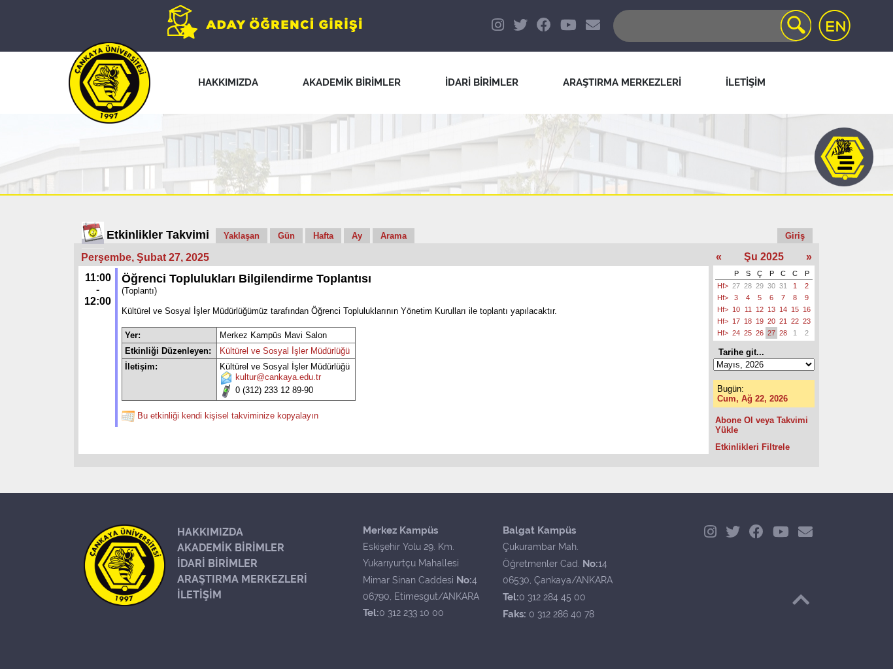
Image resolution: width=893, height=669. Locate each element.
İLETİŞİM (199, 595)
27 (736, 286)
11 (748, 309)
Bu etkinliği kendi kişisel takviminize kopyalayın (227, 416)
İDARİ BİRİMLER (217, 563)
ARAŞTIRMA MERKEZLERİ (242, 579)
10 (736, 309)
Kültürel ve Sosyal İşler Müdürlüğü (285, 351)
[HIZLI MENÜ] (844, 157)
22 (795, 321)
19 (760, 321)
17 (736, 321)
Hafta (323, 236)
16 (807, 309)
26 (760, 333)
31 (783, 286)
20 (771, 321)
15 (795, 309)
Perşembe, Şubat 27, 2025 (145, 257)
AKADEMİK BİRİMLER (230, 547)
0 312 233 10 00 (411, 613)
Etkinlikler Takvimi (158, 234)
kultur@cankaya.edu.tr (278, 378)
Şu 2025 (764, 256)
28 (748, 286)
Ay (357, 236)
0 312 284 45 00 (552, 597)
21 (783, 321)
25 (748, 333)
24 (736, 333)
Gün (286, 236)
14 (783, 309)
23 (807, 321)
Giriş (795, 236)
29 (760, 286)
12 (760, 309)
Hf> (722, 286)
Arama (393, 236)
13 (771, 309)
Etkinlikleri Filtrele (752, 447)
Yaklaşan (242, 236)
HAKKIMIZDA (210, 532)
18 (748, 321)
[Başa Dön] (800, 599)
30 (771, 286)
